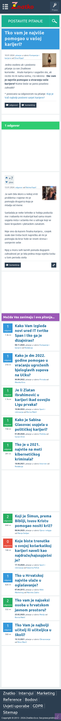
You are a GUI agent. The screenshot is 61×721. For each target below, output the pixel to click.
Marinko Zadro (33, 592)
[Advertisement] (30, 151)
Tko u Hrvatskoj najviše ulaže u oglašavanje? (29, 580)
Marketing (46, 693)
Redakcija (29, 348)
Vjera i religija (45, 530)
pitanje (18, 55)
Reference (12, 699)
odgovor (19, 187)
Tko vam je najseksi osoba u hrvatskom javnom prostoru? (32, 605)
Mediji (42, 615)
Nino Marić (22, 642)
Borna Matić (31, 412)
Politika (43, 434)
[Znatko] (22, 5)
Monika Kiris (20, 382)
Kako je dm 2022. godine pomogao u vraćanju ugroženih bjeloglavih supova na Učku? (32, 365)
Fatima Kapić (31, 187)
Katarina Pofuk (32, 568)
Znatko (9, 693)
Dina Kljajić (19, 58)
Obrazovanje (45, 639)
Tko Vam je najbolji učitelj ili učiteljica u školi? (33, 630)
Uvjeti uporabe (16, 706)
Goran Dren (20, 437)
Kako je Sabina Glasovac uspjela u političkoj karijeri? (31, 425)
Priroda (43, 379)
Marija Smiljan (23, 533)
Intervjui (26, 693)
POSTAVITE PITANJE (25, 21)
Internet (43, 464)
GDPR (38, 706)
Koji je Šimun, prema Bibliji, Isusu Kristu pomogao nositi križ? (33, 521)
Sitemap (10, 712)
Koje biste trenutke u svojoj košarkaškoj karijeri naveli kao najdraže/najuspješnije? (33, 551)
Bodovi (31, 699)
